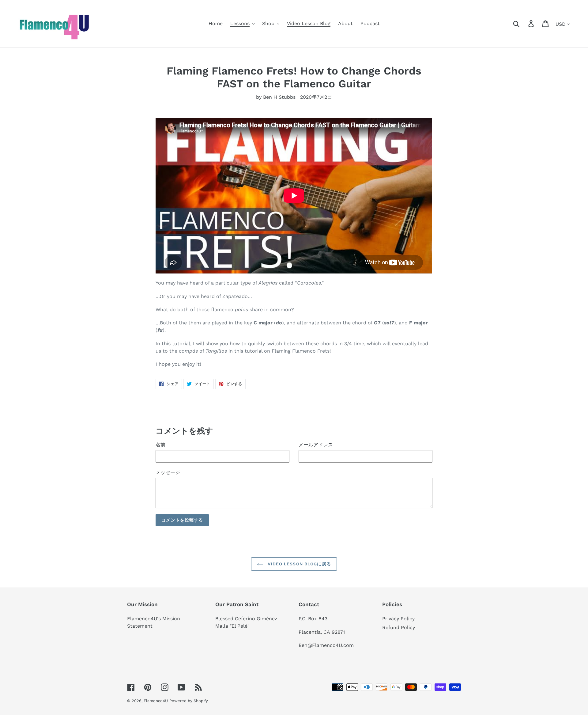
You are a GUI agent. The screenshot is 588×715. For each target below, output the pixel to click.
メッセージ (168, 472)
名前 (160, 445)
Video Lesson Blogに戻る (298, 563)
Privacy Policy (398, 618)
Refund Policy (398, 627)
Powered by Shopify (188, 700)
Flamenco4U (156, 700)
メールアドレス (316, 445)
